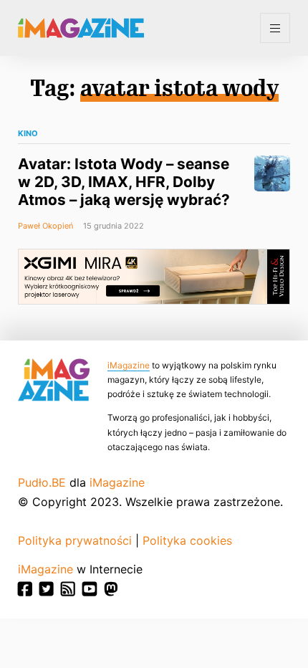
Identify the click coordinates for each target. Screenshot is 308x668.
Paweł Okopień (45, 226)
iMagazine (128, 365)
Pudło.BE (42, 482)
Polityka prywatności (75, 540)
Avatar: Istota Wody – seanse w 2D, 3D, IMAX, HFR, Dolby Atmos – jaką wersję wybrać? (124, 182)
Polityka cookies (187, 540)
